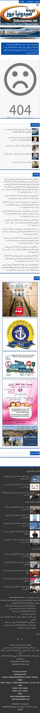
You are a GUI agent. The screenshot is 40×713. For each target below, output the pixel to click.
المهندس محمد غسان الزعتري (22, 162)
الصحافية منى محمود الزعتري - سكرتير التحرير (17, 154)
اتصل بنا (22, 2)
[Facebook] (21, 639)
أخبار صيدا (34, 45)
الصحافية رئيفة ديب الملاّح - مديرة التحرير (18, 146)
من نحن (37, 2)
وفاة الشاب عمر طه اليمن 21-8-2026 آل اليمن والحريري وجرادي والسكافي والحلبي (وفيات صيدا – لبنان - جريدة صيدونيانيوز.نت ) (21, 222)
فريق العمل (30, 2)
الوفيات (36, 175)
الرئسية (9, 117)
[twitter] (18, 639)
